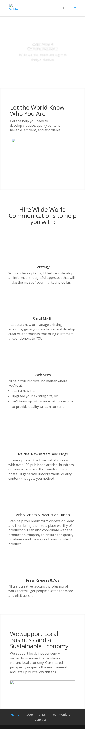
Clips (42, 714)
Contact (40, 719)
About (29, 714)
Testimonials (60, 714)
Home (15, 714)
